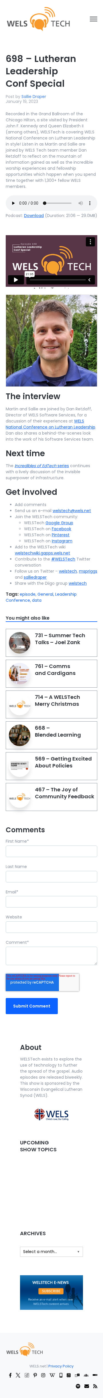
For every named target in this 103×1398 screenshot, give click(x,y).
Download (34, 215)
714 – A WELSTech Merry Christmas (57, 700)
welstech (68, 571)
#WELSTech (63, 559)
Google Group (59, 523)
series (42, 466)
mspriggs (88, 571)
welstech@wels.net (72, 511)
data (36, 600)
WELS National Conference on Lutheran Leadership (50, 424)
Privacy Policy (61, 1366)
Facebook (61, 529)
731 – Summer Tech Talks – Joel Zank (60, 639)
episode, (28, 594)
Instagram (62, 541)
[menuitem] (24, 1349)
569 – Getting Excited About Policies (63, 762)
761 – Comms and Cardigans (55, 670)
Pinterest (61, 535)
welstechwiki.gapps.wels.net (42, 553)
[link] (38, 19)
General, (46, 594)
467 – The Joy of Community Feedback (64, 793)
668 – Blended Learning (58, 731)
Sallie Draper (33, 96)
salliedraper (35, 577)
